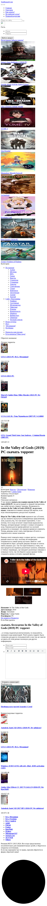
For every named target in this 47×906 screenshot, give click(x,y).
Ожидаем (9, 10)
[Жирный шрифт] (7, 651)
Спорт (12, 288)
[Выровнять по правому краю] (26, 651)
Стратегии (14, 280)
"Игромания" (10, 326)
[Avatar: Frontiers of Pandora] (18, 260)
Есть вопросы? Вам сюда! (15, 334)
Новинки (31, 490)
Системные (14, 303)
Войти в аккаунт (7, 38)
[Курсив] (11, 651)
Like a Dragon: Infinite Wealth (12, 107)
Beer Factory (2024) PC (9, 240)
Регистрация (6, 40)
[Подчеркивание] (14, 651)
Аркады (13, 284)
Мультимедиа (15, 305)
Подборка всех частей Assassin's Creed (16, 707)
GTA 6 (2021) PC (7, 376)
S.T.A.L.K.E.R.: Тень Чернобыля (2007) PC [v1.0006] (22, 416)
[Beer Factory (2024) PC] (18, 237)
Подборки (9, 328)
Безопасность (15, 311)
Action (12, 270)
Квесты (13, 278)
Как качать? (10, 12)
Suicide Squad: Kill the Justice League (15, 84)
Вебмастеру (14, 315)
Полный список (16, 320)
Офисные (13, 307)
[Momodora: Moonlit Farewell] (18, 171)
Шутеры (13, 272)
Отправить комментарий (10, 682)
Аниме (12, 295)
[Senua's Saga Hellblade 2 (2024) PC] (18, 60)
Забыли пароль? (17, 40)
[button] (23, 25)
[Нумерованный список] (33, 651)
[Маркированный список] (30, 651)
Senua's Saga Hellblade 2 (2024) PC (14, 62)
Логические (14, 293)
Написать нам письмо (13, 332)
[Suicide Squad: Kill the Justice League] (18, 82)
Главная (8, 8)
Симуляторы (15, 286)
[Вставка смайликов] (38, 651)
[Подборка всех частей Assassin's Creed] (16, 702)
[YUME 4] (18, 127)
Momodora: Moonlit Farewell (11, 173)
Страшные (14, 282)
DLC (7, 324)
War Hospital (5, 151)
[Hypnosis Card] (18, 215)
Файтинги (14, 291)
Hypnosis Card (6, 217)
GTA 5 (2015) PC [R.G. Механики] (14, 357)
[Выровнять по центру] (22, 651)
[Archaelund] (18, 193)
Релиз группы (10, 322)
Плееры (13, 309)
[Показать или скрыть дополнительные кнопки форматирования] (42, 651)
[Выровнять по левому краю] (19, 651)
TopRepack (7, 2)
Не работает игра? (12, 14)
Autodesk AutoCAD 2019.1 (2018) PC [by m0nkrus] (21, 728)
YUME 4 (4, 129)
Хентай (13, 297)
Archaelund (5, 195)
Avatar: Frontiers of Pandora (11, 262)
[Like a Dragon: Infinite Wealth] (18, 104)
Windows (13, 313)
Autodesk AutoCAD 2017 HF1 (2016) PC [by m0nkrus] (22, 808)
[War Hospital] (18, 149)
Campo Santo (16, 492)
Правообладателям (12, 16)
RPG (12, 274)
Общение (13, 318)
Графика (13, 301)
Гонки (12, 276)
